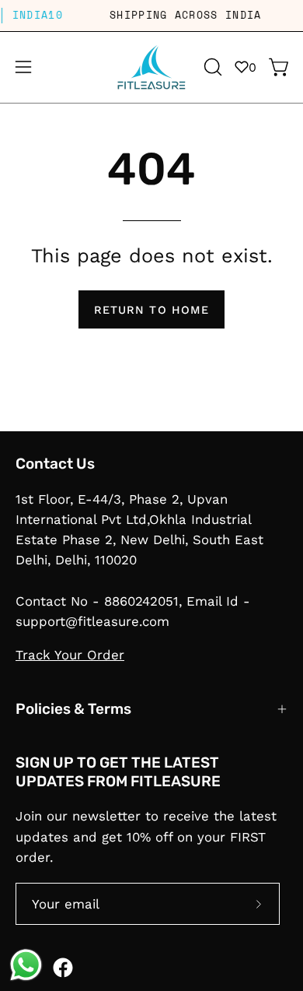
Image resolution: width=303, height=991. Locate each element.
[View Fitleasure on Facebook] (63, 967)
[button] (211, 67)
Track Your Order (70, 654)
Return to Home (151, 310)
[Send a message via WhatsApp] (26, 965)
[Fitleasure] (151, 67)
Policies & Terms (73, 709)
